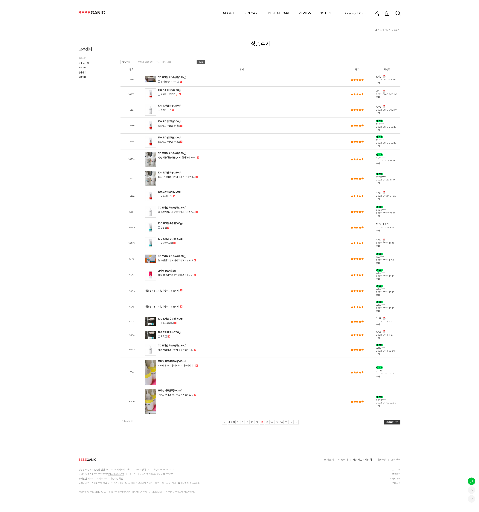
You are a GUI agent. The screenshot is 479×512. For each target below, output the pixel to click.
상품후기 (82, 72)
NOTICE (325, 13)
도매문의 (396, 483)
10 (252, 422)
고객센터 (384, 30)
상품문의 (82, 67)
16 (281, 422)
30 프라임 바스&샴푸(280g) (172, 77)
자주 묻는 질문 (85, 63)
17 (286, 422)
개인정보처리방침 (362, 459)
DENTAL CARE (279, 13)
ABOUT (228, 13)
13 (267, 422)
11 (257, 422)
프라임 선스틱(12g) (167, 270)
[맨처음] (224, 422)
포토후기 (396, 474)
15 (276, 422)
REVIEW (304, 13)
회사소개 (329, 459)
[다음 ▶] (291, 422)
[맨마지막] (296, 422)
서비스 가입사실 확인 (113, 478)
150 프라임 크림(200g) (169, 90)
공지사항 (82, 58)
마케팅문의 (395, 478)
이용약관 (381, 459)
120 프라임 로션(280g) (169, 105)
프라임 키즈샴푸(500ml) (170, 390)
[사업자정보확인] (116, 474)
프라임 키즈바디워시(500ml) (172, 361)
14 (272, 422)
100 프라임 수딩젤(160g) (170, 223)
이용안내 (343, 459)
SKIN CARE (251, 13)
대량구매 (82, 77)
